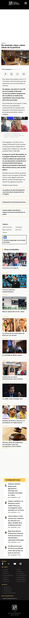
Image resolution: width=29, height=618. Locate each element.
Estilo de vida (21, 581)
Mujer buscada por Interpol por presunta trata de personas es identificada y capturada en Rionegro (16, 536)
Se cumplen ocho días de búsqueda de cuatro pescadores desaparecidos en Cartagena (14, 192)
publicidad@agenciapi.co (9, 598)
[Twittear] (11, 75)
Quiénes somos (8, 589)
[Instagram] (22, 564)
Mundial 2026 (21, 577)
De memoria (21, 573)
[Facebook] (5, 564)
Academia (20, 571)
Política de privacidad (9, 593)
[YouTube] (17, 564)
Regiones (6, 579)
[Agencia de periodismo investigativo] (15, 3)
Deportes (6, 573)
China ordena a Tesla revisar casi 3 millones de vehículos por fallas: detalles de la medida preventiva (16, 521)
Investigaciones (22, 575)
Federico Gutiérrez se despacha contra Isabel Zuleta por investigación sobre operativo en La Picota (16, 506)
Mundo (5, 577)
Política (6, 571)
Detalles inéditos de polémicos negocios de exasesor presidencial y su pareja (14, 212)
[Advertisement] (14, 27)
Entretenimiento (8, 575)
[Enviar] (17, 74)
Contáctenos (7, 591)
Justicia (3, 43)
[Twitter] (10, 564)
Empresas (6, 581)
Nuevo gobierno (22, 579)
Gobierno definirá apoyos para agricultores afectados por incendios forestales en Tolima (15, 490)
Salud (19, 569)
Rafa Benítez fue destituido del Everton (14, 202)
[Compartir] (5, 74)
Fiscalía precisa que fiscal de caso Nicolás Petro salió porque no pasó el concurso (15, 550)
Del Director (7, 587)
